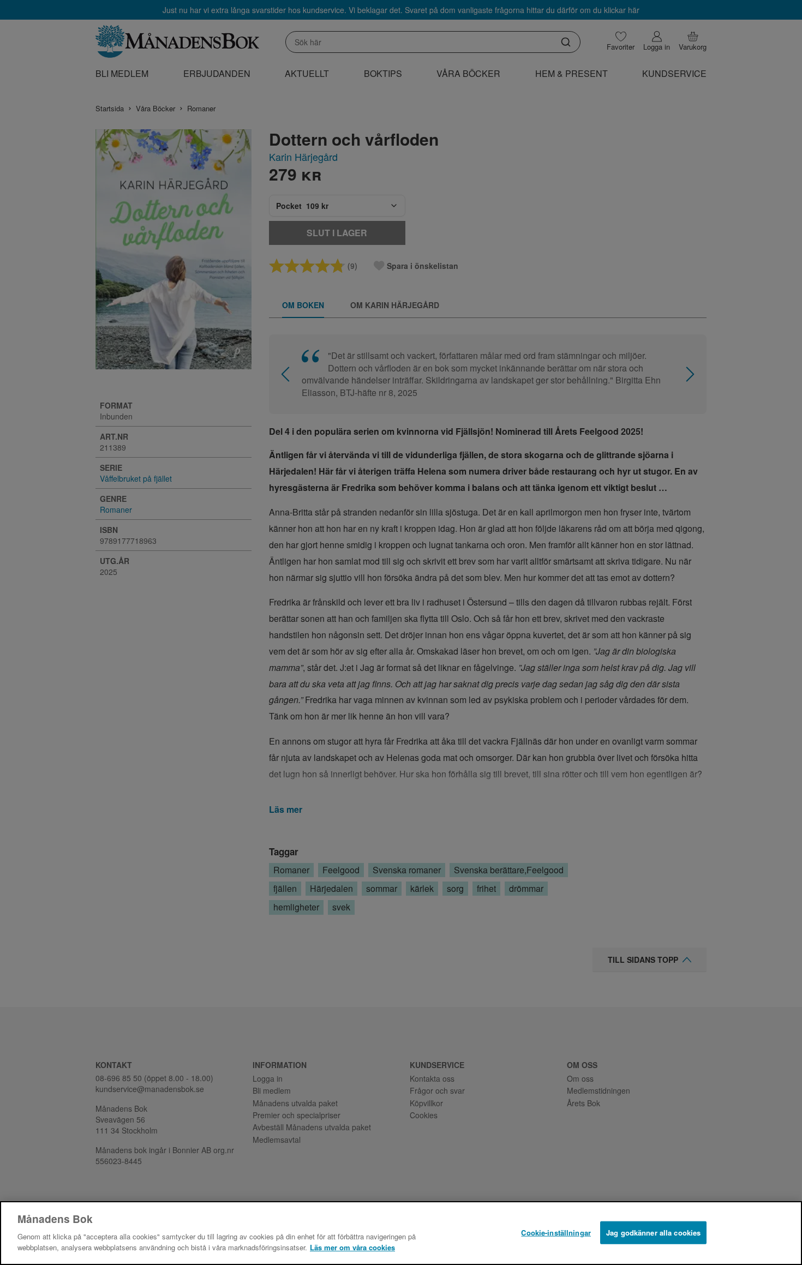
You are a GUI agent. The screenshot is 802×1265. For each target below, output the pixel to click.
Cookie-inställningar (556, 1232)
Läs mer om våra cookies (352, 1247)
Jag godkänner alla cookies (653, 1232)
